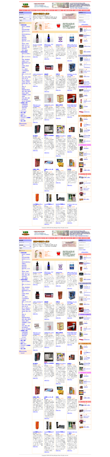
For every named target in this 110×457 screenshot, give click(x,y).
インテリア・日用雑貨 (25, 117)
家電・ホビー (23, 115)
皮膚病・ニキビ (25, 61)
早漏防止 (24, 35)
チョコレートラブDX (37, 44)
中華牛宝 (58, 74)
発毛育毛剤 (24, 48)
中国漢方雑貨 (23, 24)
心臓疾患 (24, 72)
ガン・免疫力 (25, 69)
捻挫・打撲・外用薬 (26, 76)
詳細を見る (35, 56)
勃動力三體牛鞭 (59, 105)
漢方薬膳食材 (25, 106)
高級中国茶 (24, 107)
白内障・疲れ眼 (25, 65)
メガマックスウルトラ (38, 74)
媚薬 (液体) (24, 37)
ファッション (23, 111)
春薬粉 (57, 169)
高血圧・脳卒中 (25, 93)
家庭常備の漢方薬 (26, 89)
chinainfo (23, 125)
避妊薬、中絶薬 (25, 43)
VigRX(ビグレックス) (49, 105)
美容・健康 (23, 112)
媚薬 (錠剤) (24, 39)
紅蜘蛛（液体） (36, 169)
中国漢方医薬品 (24, 51)
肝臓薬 (23, 67)
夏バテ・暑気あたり (26, 80)
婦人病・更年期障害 (26, 101)
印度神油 (69, 169)
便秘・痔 (24, 86)
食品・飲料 (23, 120)
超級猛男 (46, 74)
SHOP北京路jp (24, 123)
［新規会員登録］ (85, 24)
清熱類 (23, 96)
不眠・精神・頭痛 (26, 97)
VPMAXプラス (59, 44)
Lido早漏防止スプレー (38, 204)
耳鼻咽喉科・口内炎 (26, 94)
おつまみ (24, 109)
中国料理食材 (25, 104)
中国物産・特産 (24, 102)
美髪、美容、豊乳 (26, 47)
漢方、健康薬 (25, 50)
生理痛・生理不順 (26, 81)
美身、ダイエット (26, 45)
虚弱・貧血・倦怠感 (26, 91)
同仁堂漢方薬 (25, 99)
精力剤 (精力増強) (25, 29)
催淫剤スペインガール (61, 135)
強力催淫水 (35, 135)
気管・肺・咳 (25, 78)
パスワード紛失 (82, 21)
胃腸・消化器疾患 (26, 59)
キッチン (23, 119)
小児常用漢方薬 (25, 70)
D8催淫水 (69, 135)
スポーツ (23, 114)
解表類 (23, 88)
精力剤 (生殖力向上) (26, 34)
